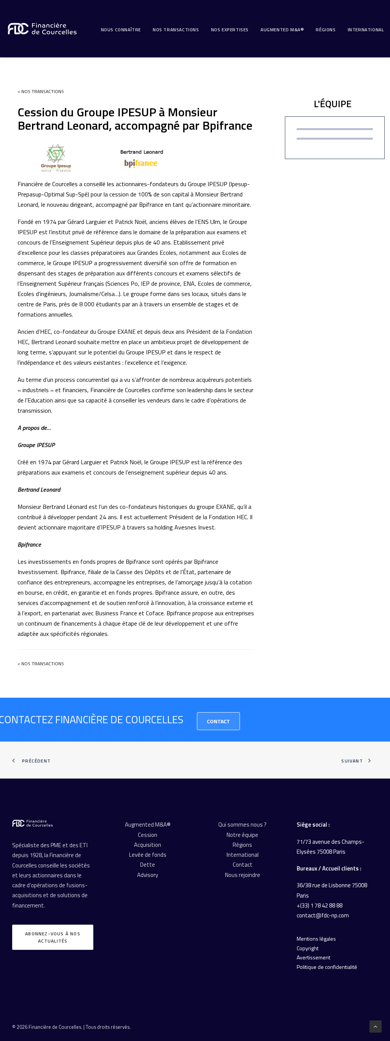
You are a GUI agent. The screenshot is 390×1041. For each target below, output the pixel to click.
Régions (326, 29)
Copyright (307, 948)
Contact (218, 721)
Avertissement (313, 957)
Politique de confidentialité (327, 967)
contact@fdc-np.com (323, 915)
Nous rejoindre (242, 874)
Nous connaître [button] (121, 29)
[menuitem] (121, 29)
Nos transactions (176, 29)
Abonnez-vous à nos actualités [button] (53, 937)
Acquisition (147, 844)
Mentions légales (316, 939)
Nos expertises (230, 29)
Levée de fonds (147, 854)
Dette (147, 864)
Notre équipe (242, 834)
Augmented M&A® (282, 29)
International (366, 29)
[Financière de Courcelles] (32, 823)
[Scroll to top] (375, 1026)
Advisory (147, 874)
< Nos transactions (41, 91)
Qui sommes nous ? (242, 824)
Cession (147, 834)
